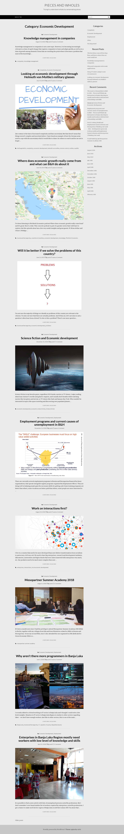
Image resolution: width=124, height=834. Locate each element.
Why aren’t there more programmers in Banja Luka (49, 656)
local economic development (40, 567)
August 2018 (91, 181)
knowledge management (31, 61)
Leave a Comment (58, 42)
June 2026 (90, 153)
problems (48, 325)
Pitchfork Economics (72, 238)
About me (18, 17)
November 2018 (92, 174)
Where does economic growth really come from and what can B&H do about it (49, 162)
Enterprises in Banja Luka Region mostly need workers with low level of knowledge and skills (49, 738)
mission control (64, 148)
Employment (57, 417)
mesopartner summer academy (26, 643)
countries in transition (37, 238)
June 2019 (90, 164)
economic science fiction (38, 409)
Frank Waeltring (92, 138)
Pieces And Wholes (62, 5)
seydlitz (76, 148)
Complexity (43, 70)
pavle (49, 42)
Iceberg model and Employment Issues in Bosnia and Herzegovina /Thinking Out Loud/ (97, 133)
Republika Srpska (57, 725)
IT (39, 725)
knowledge (62, 238)
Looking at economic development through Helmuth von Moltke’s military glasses (49, 75)
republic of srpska (45, 725)
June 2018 (90, 184)
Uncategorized (91, 43)
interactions (27, 567)
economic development (40, 148)
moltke (71, 148)
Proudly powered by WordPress (53, 829)
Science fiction (50, 409)
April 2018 (90, 191)
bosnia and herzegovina (24, 238)
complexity (29, 148)
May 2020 (90, 157)
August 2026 (91, 150)
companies (20, 61)
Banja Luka (20, 725)
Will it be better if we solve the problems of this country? (49, 252)
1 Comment (59, 341)
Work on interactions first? (49, 508)
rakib (79, 829)
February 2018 (91, 194)
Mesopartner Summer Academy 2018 (49, 580)
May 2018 (90, 187)
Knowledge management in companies (49, 38)
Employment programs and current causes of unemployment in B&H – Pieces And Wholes (97, 111)
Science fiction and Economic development (49, 338)
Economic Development (50, 34)
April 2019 (90, 167)
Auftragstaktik (21, 148)
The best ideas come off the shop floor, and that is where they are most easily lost (97, 55)
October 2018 (91, 177)
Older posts (19, 820)
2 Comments (57, 583)
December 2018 (92, 170)
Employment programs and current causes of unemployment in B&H (49, 422)
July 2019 (89, 160)
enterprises (20, 567)
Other (89, 40)
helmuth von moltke (53, 148)
